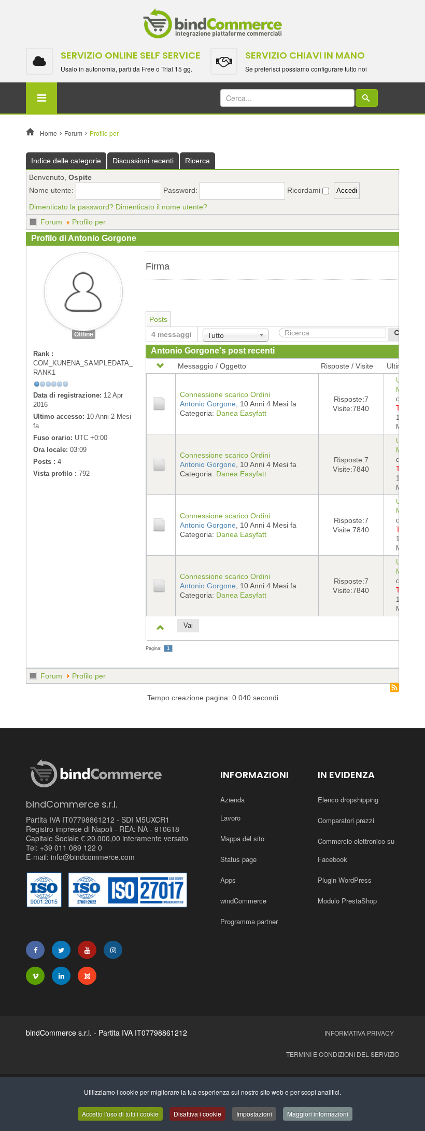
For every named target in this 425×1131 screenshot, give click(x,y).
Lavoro (230, 818)
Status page (238, 859)
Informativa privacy (359, 1032)
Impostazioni (254, 1113)
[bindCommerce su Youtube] (87, 950)
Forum (73, 133)
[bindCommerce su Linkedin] (61, 976)
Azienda (232, 799)
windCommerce (243, 901)
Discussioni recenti (143, 161)
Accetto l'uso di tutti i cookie (120, 1113)
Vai (188, 625)
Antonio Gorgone (208, 404)
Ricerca (197, 161)
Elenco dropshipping (348, 799)
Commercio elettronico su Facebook (356, 850)
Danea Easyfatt (241, 413)
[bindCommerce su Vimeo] (35, 976)
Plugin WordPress (345, 880)
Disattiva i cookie (197, 1113)
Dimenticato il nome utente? (161, 207)
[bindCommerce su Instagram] (113, 950)
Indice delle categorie (66, 161)
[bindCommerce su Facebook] (35, 950)
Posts (158, 319)
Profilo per (89, 222)
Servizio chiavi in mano (305, 55)
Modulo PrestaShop (347, 901)
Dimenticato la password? (71, 207)
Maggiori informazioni (317, 1113)
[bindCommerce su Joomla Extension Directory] (87, 976)
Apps (228, 880)
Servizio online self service (131, 55)
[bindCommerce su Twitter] (61, 950)
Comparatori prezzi (346, 820)
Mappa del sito (242, 838)
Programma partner (249, 921)
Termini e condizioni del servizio (342, 1054)
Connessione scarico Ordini (225, 394)
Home (48, 133)
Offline (83, 334)
